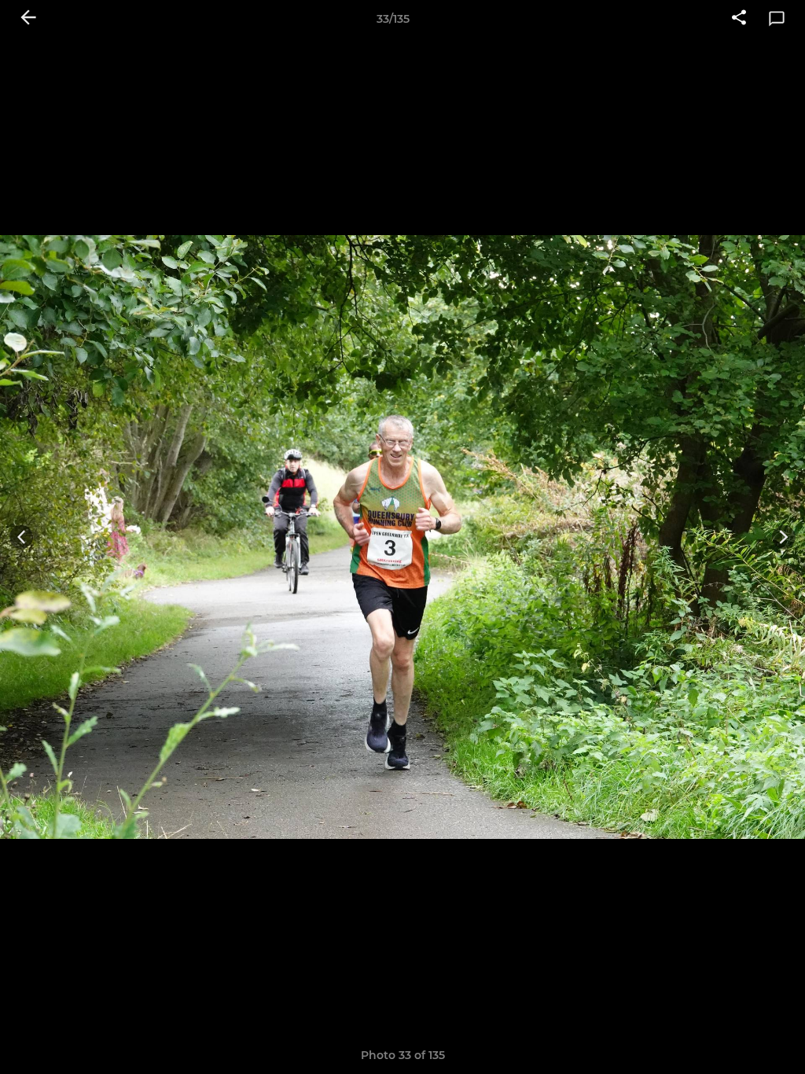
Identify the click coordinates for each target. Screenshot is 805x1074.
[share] (739, 19)
